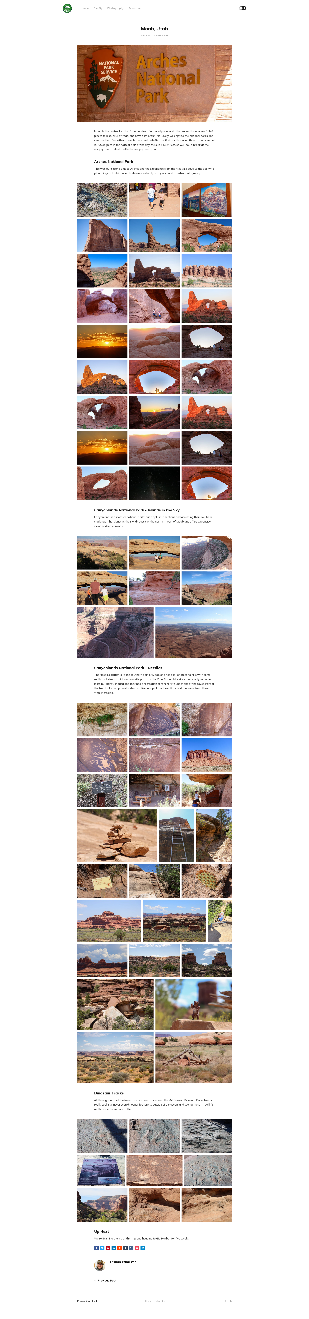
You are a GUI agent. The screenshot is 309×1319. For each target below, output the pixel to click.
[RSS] (230, 1301)
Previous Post (106, 1280)
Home (85, 8)
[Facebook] (225, 1301)
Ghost (94, 1301)
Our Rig (98, 8)
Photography (115, 8)
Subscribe (134, 8)
